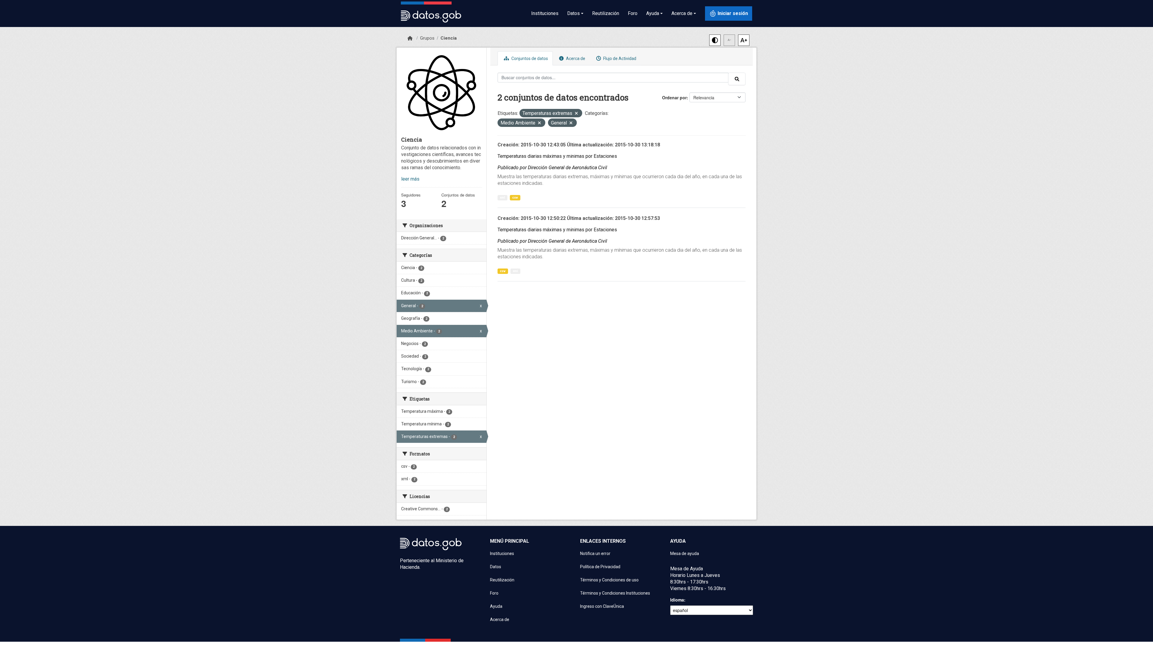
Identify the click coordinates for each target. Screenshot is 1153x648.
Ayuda (496, 606)
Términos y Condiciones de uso (609, 580)
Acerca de (575, 58)
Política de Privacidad (600, 566)
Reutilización (605, 13)
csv (515, 198)
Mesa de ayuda (684, 553)
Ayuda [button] (652, 13)
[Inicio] (410, 38)
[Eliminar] (576, 114)
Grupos (427, 38)
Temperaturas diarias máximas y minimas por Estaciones (557, 156)
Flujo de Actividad (619, 58)
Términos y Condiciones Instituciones (615, 593)
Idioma (677, 600)
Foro (632, 13)
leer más (410, 179)
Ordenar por (674, 97)
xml (502, 198)
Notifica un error (595, 553)
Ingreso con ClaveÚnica (602, 606)
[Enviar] (737, 79)
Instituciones (544, 13)
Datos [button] (573, 13)
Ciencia (448, 38)
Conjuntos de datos (529, 58)
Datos (495, 566)
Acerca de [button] (681, 13)
